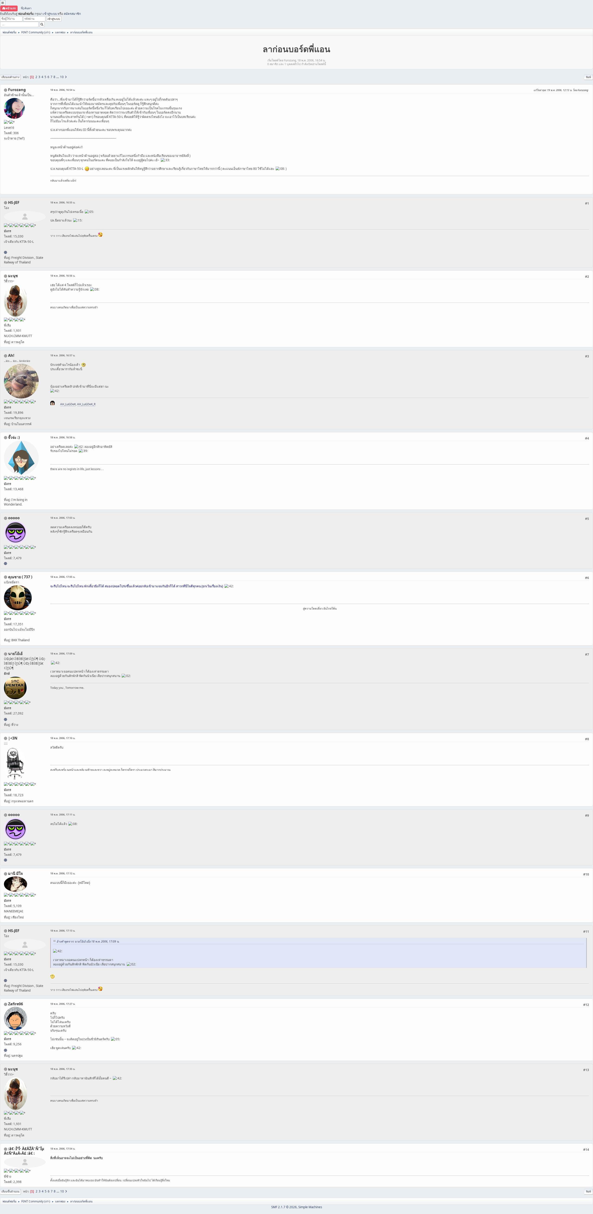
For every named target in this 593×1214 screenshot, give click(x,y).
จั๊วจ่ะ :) (14, 437)
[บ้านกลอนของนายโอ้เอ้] (5, 719)
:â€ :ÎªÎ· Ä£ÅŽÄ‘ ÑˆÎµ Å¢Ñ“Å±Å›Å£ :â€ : (24, 1151)
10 (62, 77)
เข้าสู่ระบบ (50, 14)
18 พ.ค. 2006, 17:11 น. (62, 814)
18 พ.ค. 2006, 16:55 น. (62, 202)
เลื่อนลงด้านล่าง (10, 77)
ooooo (14, 517)
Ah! (11, 355)
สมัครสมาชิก (72, 14)
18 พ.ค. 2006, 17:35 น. (62, 1069)
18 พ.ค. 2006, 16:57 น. (62, 355)
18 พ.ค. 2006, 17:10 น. (62, 738)
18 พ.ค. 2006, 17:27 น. (62, 1003)
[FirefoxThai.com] (5, 563)
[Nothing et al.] (5, 1050)
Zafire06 (15, 1003)
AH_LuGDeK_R (86, 404)
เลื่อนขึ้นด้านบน (10, 1191)
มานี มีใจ (15, 873)
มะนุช (13, 275)
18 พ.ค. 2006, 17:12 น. (62, 873)
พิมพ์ (588, 77)
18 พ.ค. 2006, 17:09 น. (62, 653)
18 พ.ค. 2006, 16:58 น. (62, 437)
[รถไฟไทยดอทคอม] (5, 252)
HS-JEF (13, 202)
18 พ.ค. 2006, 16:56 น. (62, 275)
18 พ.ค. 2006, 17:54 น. (62, 1148)
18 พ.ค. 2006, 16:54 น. (62, 90)
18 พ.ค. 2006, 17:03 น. (62, 517)
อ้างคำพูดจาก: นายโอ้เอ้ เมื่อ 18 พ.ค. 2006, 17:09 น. (88, 941)
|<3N (12, 738)
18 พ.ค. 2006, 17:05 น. (62, 577)
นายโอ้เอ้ (15, 653)
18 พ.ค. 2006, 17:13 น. (62, 930)
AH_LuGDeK (68, 404)
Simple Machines (310, 1207)
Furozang (17, 89)
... (58, 77)
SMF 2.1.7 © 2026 (284, 1207)
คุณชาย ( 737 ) (20, 576)
